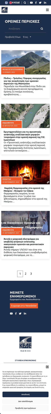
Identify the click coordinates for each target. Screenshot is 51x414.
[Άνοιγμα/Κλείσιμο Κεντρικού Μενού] (47, 10)
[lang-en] (10, 2)
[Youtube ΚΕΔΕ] (31, 2)
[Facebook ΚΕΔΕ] (36, 2)
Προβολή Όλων (13, 37)
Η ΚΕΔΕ (16, 2)
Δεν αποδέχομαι (25, 401)
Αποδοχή (25, 394)
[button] (47, 367)
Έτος (26, 37)
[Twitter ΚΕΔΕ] (40, 2)
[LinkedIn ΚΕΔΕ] (45, 2)
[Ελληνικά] (6, 2)
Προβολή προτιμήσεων (25, 408)
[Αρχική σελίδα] (4, 10)
